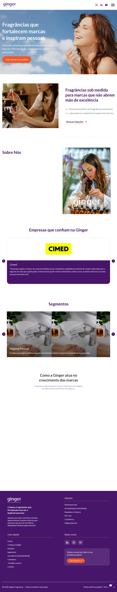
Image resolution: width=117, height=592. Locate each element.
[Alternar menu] (113, 5)
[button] (110, 585)
